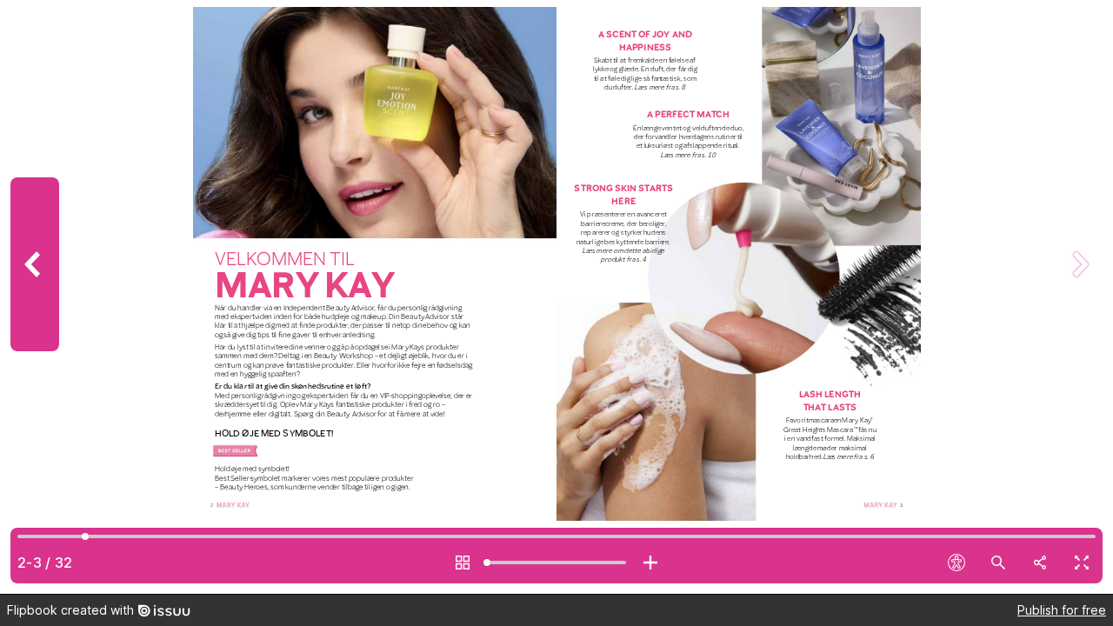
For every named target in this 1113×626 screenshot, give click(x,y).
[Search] (998, 562)
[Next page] (1078, 297)
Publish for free (1061, 610)
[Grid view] (462, 562)
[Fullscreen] (1081, 562)
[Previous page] (35, 297)
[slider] (556, 562)
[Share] (1040, 562)
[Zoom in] (650, 562)
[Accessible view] (956, 562)
